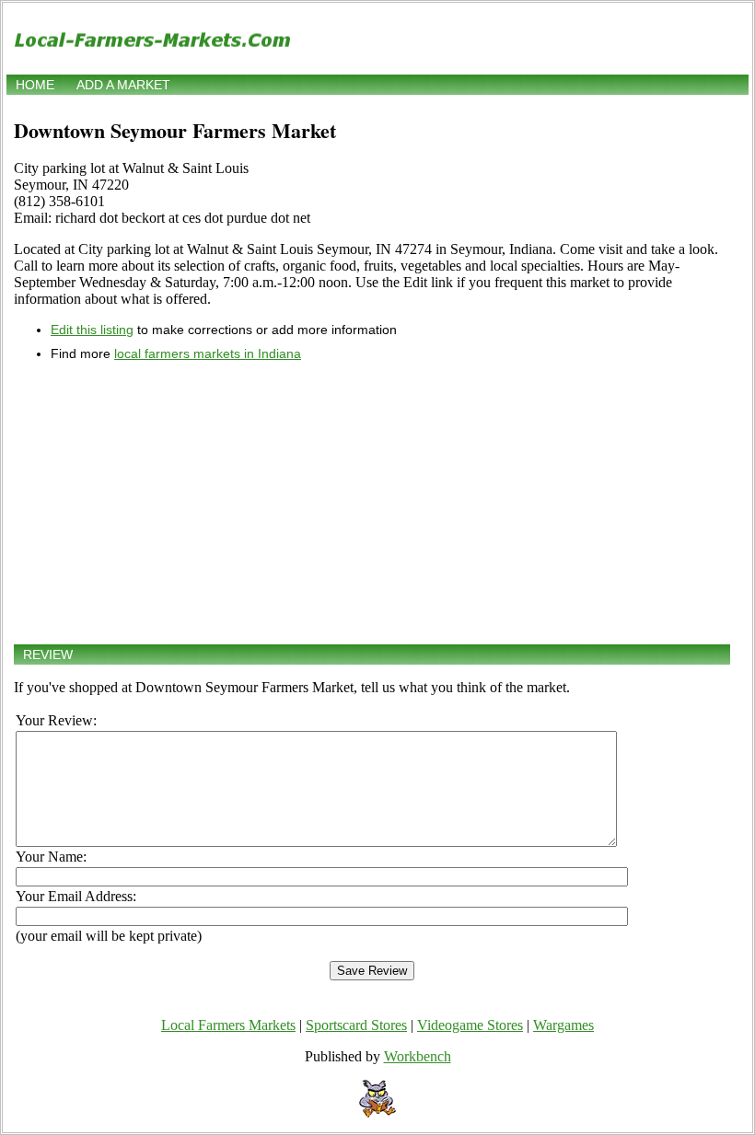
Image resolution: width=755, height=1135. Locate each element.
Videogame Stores (470, 1025)
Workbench (417, 1056)
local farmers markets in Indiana (207, 353)
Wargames (563, 1025)
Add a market (123, 84)
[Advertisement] (372, 502)
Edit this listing (92, 329)
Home (35, 84)
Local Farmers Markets (228, 1025)
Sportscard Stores (356, 1025)
